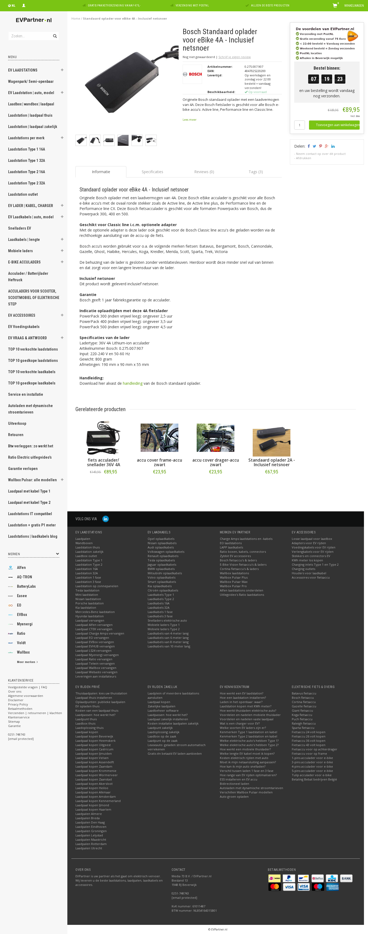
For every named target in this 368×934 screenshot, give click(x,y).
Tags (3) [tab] (256, 171)
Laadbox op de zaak (162, 736)
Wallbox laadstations (234, 573)
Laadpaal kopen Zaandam (93, 766)
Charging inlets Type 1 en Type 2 (315, 564)
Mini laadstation (86, 595)
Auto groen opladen (234, 796)
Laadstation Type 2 (88, 564)
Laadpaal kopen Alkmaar (93, 792)
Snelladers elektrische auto (167, 620)
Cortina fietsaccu (304, 702)
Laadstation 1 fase (88, 577)
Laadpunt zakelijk (160, 728)
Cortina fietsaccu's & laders (239, 569)
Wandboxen (84, 543)
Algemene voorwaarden (25, 696)
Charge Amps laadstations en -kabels (246, 539)
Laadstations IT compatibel (30, 514)
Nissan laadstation (88, 599)
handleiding (133, 383)
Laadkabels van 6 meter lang (168, 638)
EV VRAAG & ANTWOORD (27, 338)
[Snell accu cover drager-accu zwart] (215, 438)
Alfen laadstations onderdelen (241, 590)
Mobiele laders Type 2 (164, 629)
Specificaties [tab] (152, 171)
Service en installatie (25, 394)
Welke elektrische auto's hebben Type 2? (249, 745)
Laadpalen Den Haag (90, 822)
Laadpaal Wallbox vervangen (95, 668)
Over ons (14, 691)
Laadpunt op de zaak (163, 741)
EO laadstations (231, 543)
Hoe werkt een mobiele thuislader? (245, 749)
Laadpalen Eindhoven (90, 827)
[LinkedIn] (105, 518)
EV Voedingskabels (24, 327)
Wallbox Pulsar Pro (233, 586)
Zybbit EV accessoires (235, 556)
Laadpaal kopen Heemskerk (95, 741)
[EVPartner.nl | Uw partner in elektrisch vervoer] (34, 20)
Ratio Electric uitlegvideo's (30, 457)
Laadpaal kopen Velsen (92, 758)
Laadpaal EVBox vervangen (94, 642)
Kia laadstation (85, 607)
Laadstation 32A (86, 573)
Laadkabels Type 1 (161, 595)
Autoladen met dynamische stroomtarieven (30, 409)
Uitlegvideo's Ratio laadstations (242, 595)
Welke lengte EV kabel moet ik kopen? (247, 753)
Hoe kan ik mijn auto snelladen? (242, 766)
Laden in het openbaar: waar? (241, 702)
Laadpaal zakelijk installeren (168, 719)
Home (75, 18)
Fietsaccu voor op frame (309, 753)
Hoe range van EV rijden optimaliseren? (248, 775)
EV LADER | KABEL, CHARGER (30, 206)
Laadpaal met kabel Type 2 (29, 502)
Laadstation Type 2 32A (26, 183)
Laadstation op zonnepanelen (96, 586)
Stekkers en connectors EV (311, 556)
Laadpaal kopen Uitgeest (93, 745)
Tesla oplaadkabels (161, 560)
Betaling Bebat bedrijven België (314, 779)
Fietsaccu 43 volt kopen (308, 745)
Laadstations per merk (26, 138)
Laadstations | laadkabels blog (32, 536)
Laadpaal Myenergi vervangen (97, 655)
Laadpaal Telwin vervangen (95, 663)
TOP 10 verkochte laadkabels (31, 372)
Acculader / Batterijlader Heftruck (28, 276)
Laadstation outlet (23, 194)
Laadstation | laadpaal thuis (30, 115)
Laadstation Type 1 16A (26, 149)
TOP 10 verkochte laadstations (33, 349)
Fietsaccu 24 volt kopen (308, 732)
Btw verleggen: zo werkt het (30, 446)
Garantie (14, 726)
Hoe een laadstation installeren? (243, 698)
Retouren (15, 435)
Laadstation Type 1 (88, 560)
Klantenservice (19, 717)
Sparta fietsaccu (303, 728)
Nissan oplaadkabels (162, 543)
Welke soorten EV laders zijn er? (243, 728)
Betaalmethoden (20, 709)
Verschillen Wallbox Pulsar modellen (246, 792)
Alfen (21, 567)
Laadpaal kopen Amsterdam (95, 796)
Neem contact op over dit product (321, 154)
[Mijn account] (23, 5)
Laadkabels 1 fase (160, 612)
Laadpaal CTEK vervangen (93, 629)
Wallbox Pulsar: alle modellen (32, 480)
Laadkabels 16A (158, 603)
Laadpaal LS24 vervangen (93, 650)
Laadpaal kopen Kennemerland (98, 801)
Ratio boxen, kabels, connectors (243, 552)
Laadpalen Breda (87, 818)
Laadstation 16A (86, 569)
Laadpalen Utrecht (88, 848)
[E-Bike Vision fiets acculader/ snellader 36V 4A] (103, 438)
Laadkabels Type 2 (161, 599)
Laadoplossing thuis (89, 728)
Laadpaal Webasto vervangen (96, 672)
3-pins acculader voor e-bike (312, 762)
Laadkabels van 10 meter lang (169, 646)
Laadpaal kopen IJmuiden (93, 753)
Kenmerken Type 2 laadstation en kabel (248, 736)
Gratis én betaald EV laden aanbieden (175, 753)
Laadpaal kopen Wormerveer (96, 775)
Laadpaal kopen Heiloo (91, 788)
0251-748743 (16, 734)
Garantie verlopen (23, 468)
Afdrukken (303, 158)
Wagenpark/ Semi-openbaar (31, 81)
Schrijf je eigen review (234, 57)
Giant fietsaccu (302, 710)
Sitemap (14, 721)
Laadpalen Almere (88, 814)
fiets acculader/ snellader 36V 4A (103, 462)
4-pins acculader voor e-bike (312, 766)
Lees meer (189, 120)
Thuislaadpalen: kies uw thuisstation (101, 693)
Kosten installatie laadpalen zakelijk (173, 723)
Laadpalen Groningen (91, 831)
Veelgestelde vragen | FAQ (27, 687)
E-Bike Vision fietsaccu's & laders (243, 564)
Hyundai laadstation (89, 616)
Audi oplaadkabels (161, 547)
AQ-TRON (24, 577)
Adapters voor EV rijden (309, 543)
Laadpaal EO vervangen (92, 638)
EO (19, 605)
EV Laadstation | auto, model (31, 93)
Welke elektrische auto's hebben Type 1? (249, 741)
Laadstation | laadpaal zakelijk (32, 126)
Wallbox (23, 652)
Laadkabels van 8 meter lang (168, 642)
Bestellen (103, 483)
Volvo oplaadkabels (161, 577)
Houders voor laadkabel (309, 573)
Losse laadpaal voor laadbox (312, 539)
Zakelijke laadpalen (161, 706)
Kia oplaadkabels (160, 586)
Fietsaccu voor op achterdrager (314, 749)
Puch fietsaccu (302, 719)
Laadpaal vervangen (89, 620)
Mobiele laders (20, 251)
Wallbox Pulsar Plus (234, 577)
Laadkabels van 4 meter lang (168, 633)
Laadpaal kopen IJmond (92, 805)
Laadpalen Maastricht (90, 839)
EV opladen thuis (87, 706)
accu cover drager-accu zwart (215, 462)
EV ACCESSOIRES (21, 315)
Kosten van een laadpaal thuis (96, 710)
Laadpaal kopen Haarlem (93, 809)
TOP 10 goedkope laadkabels (31, 383)
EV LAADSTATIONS (22, 70)
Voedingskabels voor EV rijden (313, 547)
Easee (22, 596)
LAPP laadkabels (231, 547)
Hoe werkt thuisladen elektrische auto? (248, 710)
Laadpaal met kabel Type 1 (29, 491)
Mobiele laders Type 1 (164, 625)
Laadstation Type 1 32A (26, 160)
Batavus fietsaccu (304, 693)
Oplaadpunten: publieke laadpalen (100, 702)
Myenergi (25, 624)
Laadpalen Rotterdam (91, 844)
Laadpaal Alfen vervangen (94, 625)
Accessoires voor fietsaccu (311, 577)
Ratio (21, 633)
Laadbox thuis (85, 723)
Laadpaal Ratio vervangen (93, 659)
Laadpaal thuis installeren (93, 698)
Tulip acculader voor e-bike (312, 775)
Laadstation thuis (87, 547)
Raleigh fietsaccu (304, 723)
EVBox (22, 614)
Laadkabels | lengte (24, 239)
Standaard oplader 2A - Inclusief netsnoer (271, 462)
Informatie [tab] (101, 171)
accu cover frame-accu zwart (159, 462)
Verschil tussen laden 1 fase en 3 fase (246, 771)
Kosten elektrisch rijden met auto (244, 758)
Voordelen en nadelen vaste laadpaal (246, 719)
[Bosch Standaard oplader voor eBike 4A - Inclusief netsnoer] (127, 80)
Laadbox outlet (86, 556)
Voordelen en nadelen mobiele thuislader (250, 715)
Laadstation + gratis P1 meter (32, 525)
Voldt (21, 643)
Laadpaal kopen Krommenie (95, 771)
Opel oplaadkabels (161, 539)
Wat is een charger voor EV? (240, 723)
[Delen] (308, 146)
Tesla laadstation (87, 590)
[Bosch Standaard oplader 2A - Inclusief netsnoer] (272, 438)
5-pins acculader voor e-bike (312, 771)
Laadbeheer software (163, 710)
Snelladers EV (19, 228)
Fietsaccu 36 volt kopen (308, 741)
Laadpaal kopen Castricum (94, 749)
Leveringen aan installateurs (95, 676)
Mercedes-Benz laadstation (95, 612)
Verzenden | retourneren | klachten (35, 713)
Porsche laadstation (89, 603)
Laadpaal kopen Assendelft (94, 762)
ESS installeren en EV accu (238, 779)
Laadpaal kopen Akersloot (94, 784)
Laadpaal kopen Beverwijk (94, 736)
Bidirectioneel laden (234, 784)
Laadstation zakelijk (89, 552)
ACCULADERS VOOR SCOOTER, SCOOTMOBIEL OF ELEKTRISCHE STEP (33, 297)
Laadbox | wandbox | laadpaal (31, 104)
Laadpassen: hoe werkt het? (95, 715)
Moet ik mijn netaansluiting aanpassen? (248, 762)
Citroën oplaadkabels (163, 590)
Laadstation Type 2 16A (26, 172)
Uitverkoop (17, 423)
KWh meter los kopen (307, 560)
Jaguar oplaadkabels (162, 564)
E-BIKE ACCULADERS (24, 262)
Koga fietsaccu (302, 715)
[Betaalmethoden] (275, 878)
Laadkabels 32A (158, 607)
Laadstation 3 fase (88, 582)
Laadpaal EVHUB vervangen (95, 646)
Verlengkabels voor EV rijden (313, 552)
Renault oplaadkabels (163, 556)
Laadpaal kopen (86, 732)
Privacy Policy (18, 704)
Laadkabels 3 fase (160, 616)
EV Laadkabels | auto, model (31, 217)
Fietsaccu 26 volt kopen (308, 736)
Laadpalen (82, 539)
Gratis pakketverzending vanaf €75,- (114, 5)
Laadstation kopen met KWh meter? (245, 706)
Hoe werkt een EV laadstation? (241, 693)
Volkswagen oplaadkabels (166, 552)
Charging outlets (303, 569)
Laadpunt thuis (86, 719)
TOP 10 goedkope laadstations (33, 360)
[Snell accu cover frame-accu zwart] (159, 438)
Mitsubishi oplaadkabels (165, 573)
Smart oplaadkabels (162, 582)
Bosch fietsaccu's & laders (238, 560)
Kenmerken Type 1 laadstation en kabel (248, 732)
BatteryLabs (26, 586)
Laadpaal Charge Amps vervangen (99, 633)
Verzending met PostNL (192, 5)
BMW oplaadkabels (161, 569)
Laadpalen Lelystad (89, 835)
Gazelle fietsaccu (304, 706)
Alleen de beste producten (270, 5)
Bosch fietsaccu (303, 698)
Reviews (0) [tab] (204, 171)
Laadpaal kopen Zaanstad (93, 779)
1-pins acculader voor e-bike (312, 758)
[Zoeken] (54, 33)
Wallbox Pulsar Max (234, 582)
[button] (62, 71)
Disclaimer (15, 700)
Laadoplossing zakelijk (163, 732)
